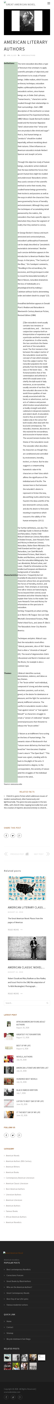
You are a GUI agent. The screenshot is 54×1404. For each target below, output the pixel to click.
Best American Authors (15, 1189)
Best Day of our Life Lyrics (17, 1299)
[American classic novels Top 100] (27, 948)
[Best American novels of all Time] (24, 1366)
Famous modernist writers (17, 1305)
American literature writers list (32, 1068)
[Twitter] (12, 835)
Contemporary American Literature (20, 1178)
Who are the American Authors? (19, 1287)
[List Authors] (41, 1357)
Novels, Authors (24, 1056)
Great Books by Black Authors (19, 1281)
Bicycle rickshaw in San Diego (19, 1339)
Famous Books (12, 1211)
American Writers (13, 1166)
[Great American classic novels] (24, 1357)
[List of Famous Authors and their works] (33, 1357)
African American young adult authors (30, 1023)
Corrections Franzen (15, 1275)
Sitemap (10, 1333)
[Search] (47, 1003)
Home (9, 1321)
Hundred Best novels (26, 1079)
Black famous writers (27, 1090)
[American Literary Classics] (27, 888)
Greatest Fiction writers (28, 1034)
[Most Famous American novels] (33, 1366)
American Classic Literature (17, 1183)
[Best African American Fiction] (16, 1366)
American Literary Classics (27, 907)
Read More (13, 929)
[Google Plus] (19, 835)
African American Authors (16, 1217)
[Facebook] (6, 835)
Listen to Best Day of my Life (30, 1101)
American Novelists (13, 1222)
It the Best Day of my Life (28, 1112)
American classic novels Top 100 (27, 967)
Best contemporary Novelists (19, 1269)
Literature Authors (13, 1194)
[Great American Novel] (19, 4)
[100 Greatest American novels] (7, 1366)
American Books (12, 1172)
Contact (10, 1327)
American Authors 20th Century (18, 1161)
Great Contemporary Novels (18, 1293)
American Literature (14, 1200)
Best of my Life (23, 1045)
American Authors (28, 55)
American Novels (12, 1155)
